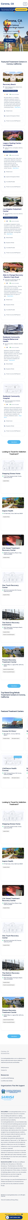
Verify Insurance (5, 1067)
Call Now (10, 40)
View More (14, 442)
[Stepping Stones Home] (13, 465)
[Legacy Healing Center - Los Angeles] (13, 136)
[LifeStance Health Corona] (12, 760)
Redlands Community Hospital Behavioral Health (11, 339)
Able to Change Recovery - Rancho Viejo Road (13, 276)
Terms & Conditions (6, 1200)
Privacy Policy (15, 1200)
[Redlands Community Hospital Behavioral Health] (13, 329)
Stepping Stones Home (11, 473)
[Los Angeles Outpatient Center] (13, 201)
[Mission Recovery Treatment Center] (13, 651)
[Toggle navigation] (25, 3)
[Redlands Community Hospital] (13, 389)
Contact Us (4, 1070)
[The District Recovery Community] (13, 614)
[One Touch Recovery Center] (13, 577)
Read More (18, 107)
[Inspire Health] (13, 502)
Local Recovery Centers (7, 1080)
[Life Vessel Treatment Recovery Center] (13, 540)
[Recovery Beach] (13, 77)
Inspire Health (7, 511)
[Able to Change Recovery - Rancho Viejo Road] (13, 267)
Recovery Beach (9, 84)
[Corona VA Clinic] (12, 723)
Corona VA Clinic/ (9, 731)
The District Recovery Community (10, 624)
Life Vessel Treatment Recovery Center (11, 549)
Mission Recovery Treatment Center (9, 661)
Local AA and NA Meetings (7, 1078)
